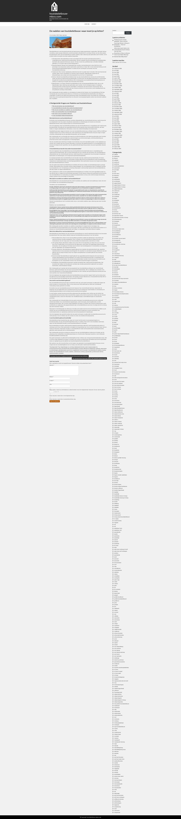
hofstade (116, 366)
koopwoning (117, 469)
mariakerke (117, 532)
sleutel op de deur (119, 660)
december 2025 (118, 83)
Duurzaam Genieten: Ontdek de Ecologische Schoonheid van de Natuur (69, 356)
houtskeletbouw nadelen (95, 350)
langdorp (116, 499)
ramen (116, 610)
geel (115, 322)
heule (115, 354)
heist (115, 349)
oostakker (117, 576)
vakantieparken (118, 702)
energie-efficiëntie (84, 348)
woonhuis (117, 785)
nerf (115, 564)
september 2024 (118, 112)
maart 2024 (117, 123)
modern (116, 553)
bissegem (116, 221)
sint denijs (117, 650)
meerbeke (116, 538)
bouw (115, 227)
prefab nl (116, 600)
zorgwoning (117, 806)
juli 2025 (116, 93)
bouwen (116, 236)
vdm (115, 709)
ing (115, 431)
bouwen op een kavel (119, 238)
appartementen (118, 189)
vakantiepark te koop (120, 700)
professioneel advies (97, 351)
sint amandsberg (118, 646)
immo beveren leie (119, 414)
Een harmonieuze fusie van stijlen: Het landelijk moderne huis (89, 358)
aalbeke (116, 160)
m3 (115, 526)
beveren (116, 211)
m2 (115, 524)
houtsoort (116, 374)
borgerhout (117, 225)
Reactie (51, 365)
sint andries (117, 648)
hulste (116, 396)
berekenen (117, 206)
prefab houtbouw (118, 597)
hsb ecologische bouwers (120, 377)
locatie (67, 351)
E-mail (51, 380)
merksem (116, 543)
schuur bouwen (118, 633)
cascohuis (117, 253)
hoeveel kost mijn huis (120, 362)
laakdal (116, 492)
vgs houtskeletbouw (119, 726)
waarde (116, 745)
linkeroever (117, 513)
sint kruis (117, 654)
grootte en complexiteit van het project (77, 350)
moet (115, 557)
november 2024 (118, 108)
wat (115, 755)
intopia (116, 433)
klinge (116, 459)
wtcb (115, 789)
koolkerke (117, 463)
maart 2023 (117, 146)
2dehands (116, 156)
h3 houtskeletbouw (119, 345)
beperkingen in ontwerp (67, 347)
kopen (116, 473)
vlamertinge (117, 734)
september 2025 (118, 89)
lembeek (116, 505)
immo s (116, 419)
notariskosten (118, 570)
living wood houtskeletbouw (122, 517)
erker (115, 311)
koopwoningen (118, 471)
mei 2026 (116, 74)
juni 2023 (116, 141)
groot (115, 339)
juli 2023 (116, 139)
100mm (116, 154)
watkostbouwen (118, 761)
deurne (116, 272)
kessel (116, 442)
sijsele (116, 642)
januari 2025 (117, 104)
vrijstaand (117, 740)
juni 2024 (116, 118)
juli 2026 (116, 70)
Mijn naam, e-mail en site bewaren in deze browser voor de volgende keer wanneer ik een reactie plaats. (77, 389)
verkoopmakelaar (119, 723)
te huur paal (117, 673)
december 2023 (118, 129)
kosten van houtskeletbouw (56, 351)
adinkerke (117, 179)
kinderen (116, 450)
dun (115, 286)
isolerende (117, 436)
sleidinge (116, 658)
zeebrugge (116, 793)
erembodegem (117, 309)
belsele (116, 202)
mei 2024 (116, 120)
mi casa (116, 545)
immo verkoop (118, 423)
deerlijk (116, 267)
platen (116, 591)
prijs (115, 602)
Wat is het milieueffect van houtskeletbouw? (64, 111)
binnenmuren (118, 219)
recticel (116, 612)
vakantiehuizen (118, 696)
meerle (116, 539)
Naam (51, 376)
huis (115, 379)
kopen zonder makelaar (120, 475)
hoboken (116, 358)
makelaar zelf (118, 530)
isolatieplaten (118, 435)
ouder (115, 581)
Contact (93, 24)
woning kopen (118, 780)
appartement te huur (119, 185)
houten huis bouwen (119, 372)
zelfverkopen (117, 803)
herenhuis (117, 353)
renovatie (116, 618)
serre (115, 639)
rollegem (116, 627)
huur (115, 398)
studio (116, 665)
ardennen (116, 190)
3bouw (116, 158)
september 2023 (118, 135)
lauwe (115, 501)
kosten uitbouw (118, 488)
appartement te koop (119, 187)
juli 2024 (116, 116)
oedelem (116, 572)
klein (115, 454)
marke (116, 534)
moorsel (116, 558)
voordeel (116, 736)
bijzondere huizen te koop (121, 217)
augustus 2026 (118, 68)
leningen (116, 511)
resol (115, 621)
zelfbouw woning (118, 799)
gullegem (116, 343)
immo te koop (117, 421)
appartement (117, 183)
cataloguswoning (119, 255)
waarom (116, 751)
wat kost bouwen (118, 757)
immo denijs (117, 415)
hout (115, 370)
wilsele (116, 772)
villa (115, 730)
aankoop (116, 164)
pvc (115, 606)
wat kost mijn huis (119, 759)
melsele (116, 541)
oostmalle (116, 578)
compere (116, 257)
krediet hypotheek (119, 490)
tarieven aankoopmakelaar (121, 667)
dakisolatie (117, 261)
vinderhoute (117, 732)
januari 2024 (117, 127)
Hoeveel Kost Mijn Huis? (120, 56)
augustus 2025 (118, 91)
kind (115, 448)
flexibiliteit (92, 348)
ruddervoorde (117, 629)
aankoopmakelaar (119, 166)
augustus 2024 (118, 114)
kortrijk (116, 480)
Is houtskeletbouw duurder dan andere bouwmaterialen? (67, 108)
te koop (116, 675)
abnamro (116, 175)
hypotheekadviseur (119, 408)
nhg (115, 566)
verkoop (116, 721)
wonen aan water (119, 776)
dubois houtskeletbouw (120, 282)
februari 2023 (117, 148)
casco (115, 251)
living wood (117, 515)
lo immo (116, 518)
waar (115, 743)
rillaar (116, 623)
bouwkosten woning (119, 244)
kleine (116, 456)
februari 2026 (117, 80)
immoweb (116, 427)
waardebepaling (118, 747)
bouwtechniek (65, 348)
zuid (115, 808)
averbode (116, 196)
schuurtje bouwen (119, 635)
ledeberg (116, 503)
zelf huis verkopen (119, 797)
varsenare (117, 707)
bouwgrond (117, 240)
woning (116, 778)
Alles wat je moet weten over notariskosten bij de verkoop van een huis (122, 49)
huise (115, 391)
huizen (116, 394)
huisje (116, 393)
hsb (115, 375)
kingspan (116, 452)
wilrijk (116, 770)
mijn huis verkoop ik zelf (121, 549)
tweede (116, 686)
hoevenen (116, 364)
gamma (116, 318)
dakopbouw (117, 263)
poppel (116, 595)
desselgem (117, 269)
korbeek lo (117, 478)
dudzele (116, 284)
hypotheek (117, 406)
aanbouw (116, 162)
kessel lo (116, 444)
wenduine (117, 764)
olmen (116, 574)
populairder (88, 351)
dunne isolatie (118, 288)
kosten (104, 350)
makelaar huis (118, 528)
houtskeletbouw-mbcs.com (58, 15)
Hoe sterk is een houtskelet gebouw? (62, 113)
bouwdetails (117, 234)
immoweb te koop (119, 429)
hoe (115, 360)
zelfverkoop (117, 801)
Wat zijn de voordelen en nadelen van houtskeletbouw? (67, 109)
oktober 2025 (117, 87)
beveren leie (117, 213)
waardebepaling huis (120, 749)
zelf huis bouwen (118, 795)
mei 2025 (116, 97)
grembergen (117, 335)
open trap (116, 579)
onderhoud (77, 351)
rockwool (116, 625)
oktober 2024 (117, 110)
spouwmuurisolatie (119, 661)
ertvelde (116, 312)
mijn (115, 547)
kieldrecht (117, 446)
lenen (115, 509)
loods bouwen (118, 520)
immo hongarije (118, 417)
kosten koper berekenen (120, 486)
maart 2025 (117, 101)
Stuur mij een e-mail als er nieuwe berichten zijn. (62, 399)
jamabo (116, 438)
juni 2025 (116, 95)
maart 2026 (117, 78)
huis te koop (117, 389)
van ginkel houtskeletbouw (121, 703)
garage (116, 320)
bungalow (116, 250)
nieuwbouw (117, 568)
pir (115, 587)
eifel (115, 299)
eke (115, 303)
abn (115, 171)
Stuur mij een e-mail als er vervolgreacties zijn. (62, 395)
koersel (116, 461)
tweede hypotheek (119, 688)
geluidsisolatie (63, 350)
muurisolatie (117, 562)
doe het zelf (117, 276)
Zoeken (114, 30)
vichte (116, 728)
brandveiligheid (74, 348)
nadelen (71, 351)
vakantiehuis (117, 694)
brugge (116, 248)
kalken (116, 440)
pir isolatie (117, 589)
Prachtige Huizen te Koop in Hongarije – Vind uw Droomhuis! (121, 44)
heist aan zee (117, 351)
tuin (115, 682)
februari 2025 (117, 102)
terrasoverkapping (119, 677)
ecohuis (116, 295)
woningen (117, 782)
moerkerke (117, 555)
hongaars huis (118, 368)
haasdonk (117, 347)
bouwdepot (117, 232)
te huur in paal (118, 671)
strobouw (116, 663)
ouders (116, 583)
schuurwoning (118, 637)
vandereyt (117, 705)
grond (115, 337)
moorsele (116, 560)
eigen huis (117, 301)
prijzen (116, 604)
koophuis (116, 467)
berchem (116, 204)
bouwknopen (117, 242)
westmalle (117, 766)
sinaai (116, 644)
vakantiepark (118, 698)
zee (115, 791)
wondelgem (117, 774)
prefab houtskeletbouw (120, 599)
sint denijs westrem (119, 652)
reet (115, 614)
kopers (116, 476)
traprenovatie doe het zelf (121, 681)
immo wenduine (118, 425)
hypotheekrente (118, 410)
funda (115, 316)
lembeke (116, 507)
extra (115, 314)
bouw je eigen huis (119, 229)
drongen (116, 280)
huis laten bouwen (119, 385)
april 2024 (117, 122)
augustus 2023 (118, 137)
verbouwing (117, 713)
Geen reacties (63, 35)
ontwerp (82, 351)
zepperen (116, 805)
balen (115, 198)
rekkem (116, 616)
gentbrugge (117, 328)
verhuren (116, 719)
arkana (116, 192)
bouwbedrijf (117, 230)
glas (115, 332)
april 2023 (116, 144)
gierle (115, 330)
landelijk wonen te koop (120, 496)
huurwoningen (118, 404)
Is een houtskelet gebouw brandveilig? (62, 115)
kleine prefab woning (120, 457)
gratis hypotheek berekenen (121, 333)
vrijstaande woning (119, 742)
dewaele (116, 274)
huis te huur (117, 387)
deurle (116, 271)
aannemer (117, 168)
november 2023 (118, 131)
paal (115, 585)
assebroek (116, 194)
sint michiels (117, 656)
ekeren (116, 305)
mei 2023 (116, 143)
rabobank (116, 608)
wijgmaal (116, 768)
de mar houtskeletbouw (120, 265)
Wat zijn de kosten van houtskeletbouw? (63, 106)
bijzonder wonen (118, 215)
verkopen (116, 724)
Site (50, 384)
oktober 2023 (117, 133)
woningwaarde (118, 784)
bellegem (116, 200)
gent (115, 326)
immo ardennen (118, 412)
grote (115, 341)
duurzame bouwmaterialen (121, 293)
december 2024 (118, 106)
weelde (116, 763)
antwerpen (117, 181)
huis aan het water (119, 381)
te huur (116, 669)
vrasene (116, 738)
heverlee (116, 356)
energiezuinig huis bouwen (121, 307)
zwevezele (117, 810)
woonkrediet (117, 787)
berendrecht (117, 208)
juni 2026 (116, 72)
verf (115, 717)
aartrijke (116, 169)
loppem (116, 522)
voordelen (61, 353)
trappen (116, 679)
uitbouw (116, 690)
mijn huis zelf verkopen (120, 551)
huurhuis (116, 400)
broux (115, 246)
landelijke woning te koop (121, 497)
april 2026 (116, 76)
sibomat (116, 640)
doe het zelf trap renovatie (121, 278)
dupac (115, 290)
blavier (116, 223)
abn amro (116, 173)
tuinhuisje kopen (119, 684)
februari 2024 (117, 125)
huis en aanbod (118, 383)
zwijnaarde (117, 812)
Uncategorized (53, 347)
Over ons (86, 24)
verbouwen (117, 711)
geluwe (116, 324)
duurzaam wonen (119, 291)
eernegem (116, 297)
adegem (116, 177)
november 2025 (118, 85)
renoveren (117, 620)
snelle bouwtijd (53, 353)
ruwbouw (116, 631)
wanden (116, 753)
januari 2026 (117, 82)
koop (115, 465)
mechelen (116, 536)
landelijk (116, 494)
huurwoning (117, 402)
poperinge (117, 593)
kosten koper (117, 484)
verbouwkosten (118, 715)
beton (115, 209)
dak (115, 259)
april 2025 (116, 99)
